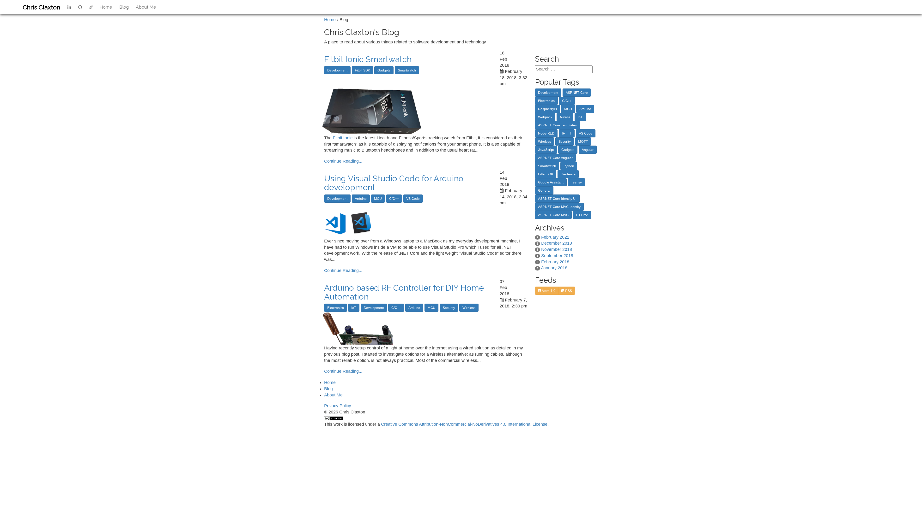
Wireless (468, 308)
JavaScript (546, 150)
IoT (353, 308)
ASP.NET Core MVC (553, 215)
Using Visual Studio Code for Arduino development (393, 183)
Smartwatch (407, 70)
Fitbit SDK (362, 70)
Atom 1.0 (548, 291)
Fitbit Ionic (342, 137)
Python (569, 166)
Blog (124, 7)
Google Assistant (551, 182)
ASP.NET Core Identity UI (557, 198)
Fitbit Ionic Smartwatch (368, 59)
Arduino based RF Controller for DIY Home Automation (404, 292)
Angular (588, 150)
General (544, 190)
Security (449, 308)
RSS (568, 291)
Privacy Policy (337, 405)
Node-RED (546, 133)
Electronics (335, 308)
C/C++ (394, 198)
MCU (378, 198)
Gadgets (383, 70)
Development (337, 70)
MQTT (583, 141)
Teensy (576, 182)
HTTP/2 (582, 215)
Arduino (361, 198)
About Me (146, 7)
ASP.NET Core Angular (555, 158)
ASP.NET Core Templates (557, 125)
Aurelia (565, 117)
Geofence (568, 174)
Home (106, 7)
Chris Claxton (41, 7)
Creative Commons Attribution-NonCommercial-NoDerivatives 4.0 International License (464, 424)
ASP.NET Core (577, 92)
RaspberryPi (547, 109)
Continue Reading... (343, 161)
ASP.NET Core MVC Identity (559, 207)
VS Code (413, 198)
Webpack (545, 117)
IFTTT (566, 133)
